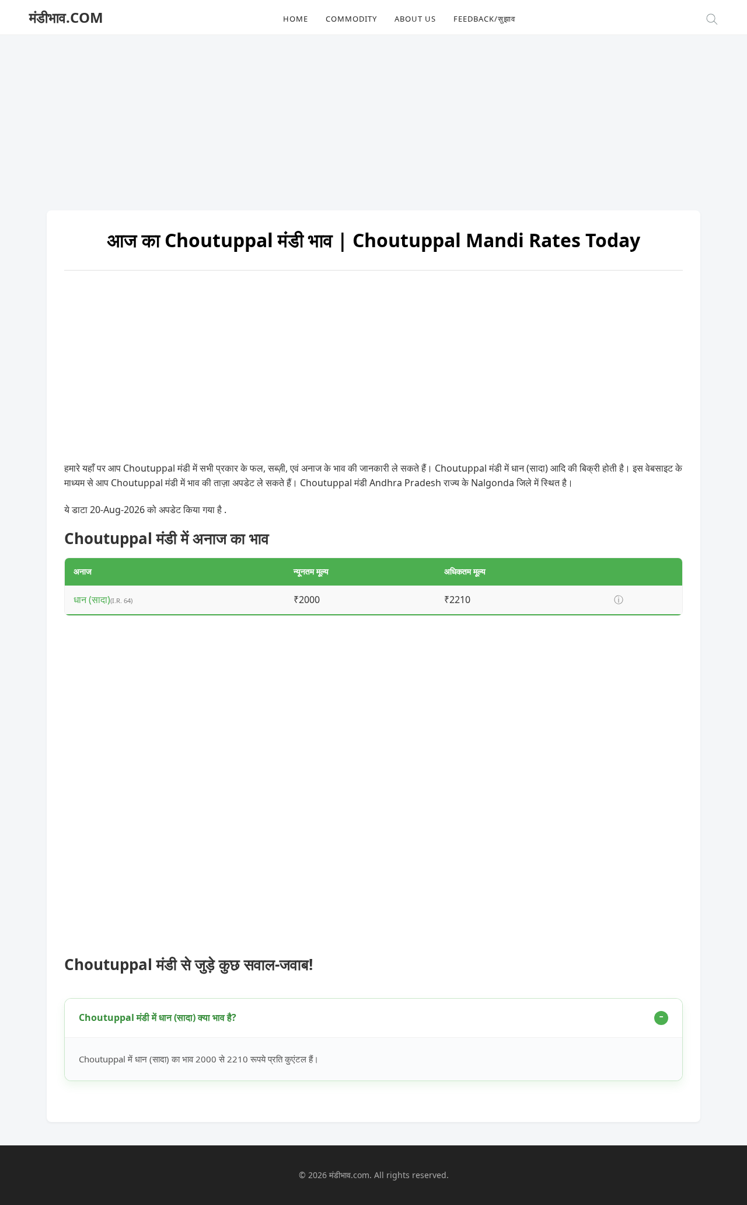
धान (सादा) (92, 599)
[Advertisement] (373, 117)
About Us (415, 18)
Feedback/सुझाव (484, 18)
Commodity (351, 18)
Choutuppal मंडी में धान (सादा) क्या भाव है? (157, 1017)
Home (295, 18)
